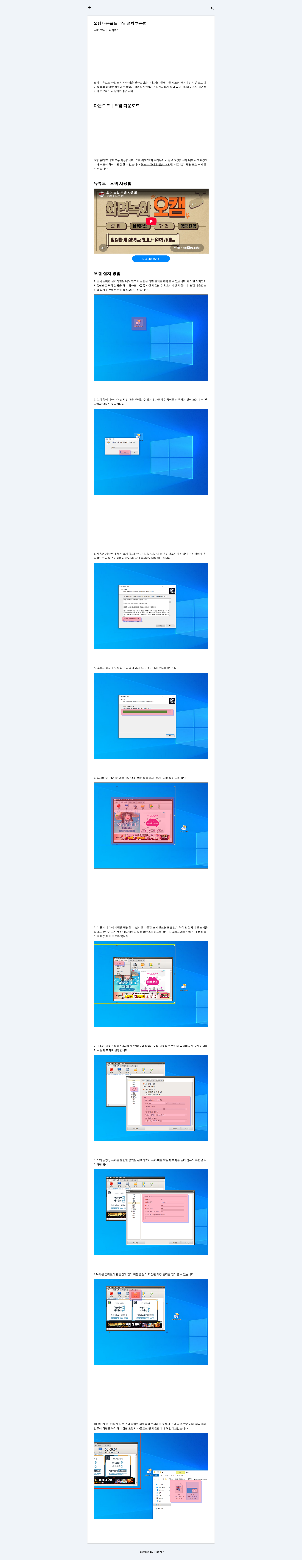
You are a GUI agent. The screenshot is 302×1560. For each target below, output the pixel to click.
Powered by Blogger (151, 1552)
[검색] (213, 8)
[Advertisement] (151, 58)
